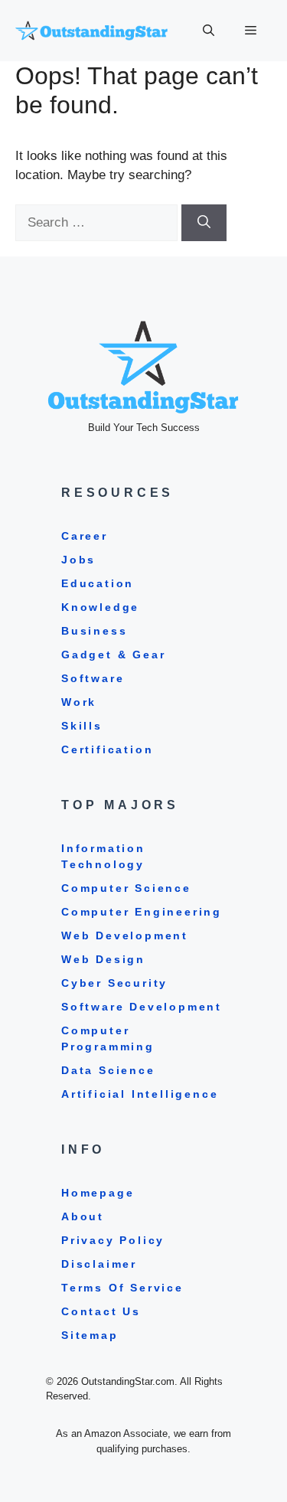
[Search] (204, 222)
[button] (209, 31)
